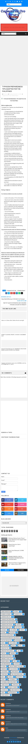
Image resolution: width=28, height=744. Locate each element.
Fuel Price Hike (4, 645)
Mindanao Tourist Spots (7, 658)
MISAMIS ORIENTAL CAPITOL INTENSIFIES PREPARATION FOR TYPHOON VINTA (16, 558)
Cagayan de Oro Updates (6, 624)
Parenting (3, 669)
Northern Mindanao (5, 663)
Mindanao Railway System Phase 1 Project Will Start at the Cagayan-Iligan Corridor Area (17, 540)
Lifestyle (3, 653)
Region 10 (10, 676)
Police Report (4, 671)
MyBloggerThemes (14, 739)
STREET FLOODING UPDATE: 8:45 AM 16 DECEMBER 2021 (13, 335)
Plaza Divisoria (13, 669)
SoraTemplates (13, 737)
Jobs (18, 650)
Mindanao (13, 653)
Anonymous (8, 703)
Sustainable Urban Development (8, 682)
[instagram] (13, 1)
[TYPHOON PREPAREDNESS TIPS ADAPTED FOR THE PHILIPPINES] (14, 99)
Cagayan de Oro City (6, 95)
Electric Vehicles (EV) (6, 640)
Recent (7, 570)
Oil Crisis (3, 666)
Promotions (4, 674)
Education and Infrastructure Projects (10, 637)
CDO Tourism (13, 629)
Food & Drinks (13, 642)
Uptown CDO (4, 689)
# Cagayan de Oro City (11, 290)
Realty (2, 676)
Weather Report (14, 95)
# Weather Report (21, 290)
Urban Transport (15, 689)
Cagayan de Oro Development (7, 619)
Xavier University (5, 695)
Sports (3, 679)
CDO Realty (3, 629)
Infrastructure (5, 648)
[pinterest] (22, 1)
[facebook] (8, 1)
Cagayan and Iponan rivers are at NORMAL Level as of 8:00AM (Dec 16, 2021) (13, 364)
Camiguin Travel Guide (6, 627)
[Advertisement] (13, 46)
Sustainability (12, 679)
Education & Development (7, 635)
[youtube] (19, 1)
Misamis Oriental (5, 661)
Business (16, 611)
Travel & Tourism (13, 687)
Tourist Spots (4, 684)
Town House (15, 684)
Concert (22, 629)
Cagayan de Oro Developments (8, 622)
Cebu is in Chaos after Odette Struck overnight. (12, 320)
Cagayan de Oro (18, 614)
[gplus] (10, 1)
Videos (2, 692)
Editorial (3, 632)
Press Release (15, 671)
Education (12, 632)
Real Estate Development (17, 674)
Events (2, 642)
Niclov (6, 728)
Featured (21, 570)
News (15, 661)
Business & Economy (6, 614)
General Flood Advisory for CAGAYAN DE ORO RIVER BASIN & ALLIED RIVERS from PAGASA (13, 349)
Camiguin (18, 624)
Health (13, 645)
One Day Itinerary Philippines (16, 666)
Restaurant (19, 676)
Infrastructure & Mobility (7, 650)
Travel (2, 687)
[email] (17, 1)
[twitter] (6, 1)
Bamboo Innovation (5, 611)
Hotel (20, 645)
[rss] (15, 1)
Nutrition (16, 663)
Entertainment (18, 640)
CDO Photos (18, 627)
